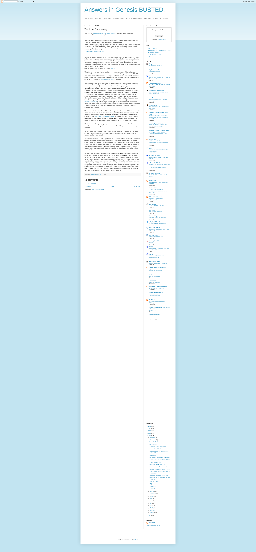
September (153, 494)
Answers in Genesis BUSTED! (124, 9)
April (151, 505)
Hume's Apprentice (154, 314)
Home (112, 186)
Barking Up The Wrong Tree (156, 123)
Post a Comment (91, 183)
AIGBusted (151, 522)
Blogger (135, 539)
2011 (149, 428)
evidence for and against (108, 79)
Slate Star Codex (153, 235)
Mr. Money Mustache (154, 173)
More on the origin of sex (156, 449)
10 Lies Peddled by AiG (154, 54)
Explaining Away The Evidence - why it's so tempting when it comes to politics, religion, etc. (159, 142)
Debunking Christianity (155, 83)
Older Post (137, 186)
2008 (149, 435)
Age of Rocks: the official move (156, 288)
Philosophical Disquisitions (156, 197)
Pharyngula (152, 64)
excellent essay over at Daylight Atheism (105, 33)
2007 (149, 515)
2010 (149, 431)
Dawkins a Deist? (154, 481)
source (112, 68)
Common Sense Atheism (156, 292)
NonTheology (152, 281)
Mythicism (151, 247)
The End (151, 242)
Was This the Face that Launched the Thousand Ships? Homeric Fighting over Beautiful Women (158, 117)
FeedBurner (162, 39)
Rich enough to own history (155, 65)
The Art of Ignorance (154, 300)
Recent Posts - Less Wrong (156, 90)
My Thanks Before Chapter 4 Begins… (158, 223)
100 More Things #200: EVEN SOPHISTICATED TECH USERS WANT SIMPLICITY (158, 191)
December (153, 437)
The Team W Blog (153, 188)
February (152, 510)
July (151, 498)
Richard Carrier (153, 105)
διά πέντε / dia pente (154, 155)
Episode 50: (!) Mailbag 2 (155, 282)
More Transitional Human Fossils (158, 467)
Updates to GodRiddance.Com (158, 464)
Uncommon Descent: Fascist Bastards (160, 457)
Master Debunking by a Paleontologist (160, 460)
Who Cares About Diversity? (155, 211)
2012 (149, 426)
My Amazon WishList (153, 52)
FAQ (149, 56)
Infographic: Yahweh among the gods (157, 217)
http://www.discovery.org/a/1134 (95, 51)
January (152, 512)
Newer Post (88, 186)
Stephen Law (152, 139)
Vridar (150, 148)
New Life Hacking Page (154, 276)
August (152, 496)
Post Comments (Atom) (98, 189)
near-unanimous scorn (90, 101)
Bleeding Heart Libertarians (156, 241)
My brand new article (155, 462)
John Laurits (152, 204)
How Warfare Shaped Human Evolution (160, 469)
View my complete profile (153, 525)
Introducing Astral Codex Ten (156, 236)
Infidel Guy (152, 488)
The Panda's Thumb (154, 261)
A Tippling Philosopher (155, 222)
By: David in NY (152, 310)
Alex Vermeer (152, 275)
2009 (149, 433)
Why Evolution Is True (155, 70)
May (151, 503)
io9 (149, 76)
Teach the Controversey (156, 442)
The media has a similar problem (104, 116)
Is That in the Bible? (154, 163)
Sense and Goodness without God (159, 475)
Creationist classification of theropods (158, 263)
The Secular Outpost (154, 227)
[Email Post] (105, 174)
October (152, 491)
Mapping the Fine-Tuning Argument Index (159, 50)
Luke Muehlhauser (154, 98)
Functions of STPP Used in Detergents (158, 205)
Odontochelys (153, 444)
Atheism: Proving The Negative (157, 267)
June (151, 501)
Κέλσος (151, 254)
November (153, 440)
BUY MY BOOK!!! (152, 48)
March (151, 508)
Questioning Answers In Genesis (158, 286)
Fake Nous (152, 210)
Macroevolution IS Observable (158, 446)
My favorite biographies (154, 71)
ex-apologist (152, 180)
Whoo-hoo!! (153, 486)
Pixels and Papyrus (154, 216)
